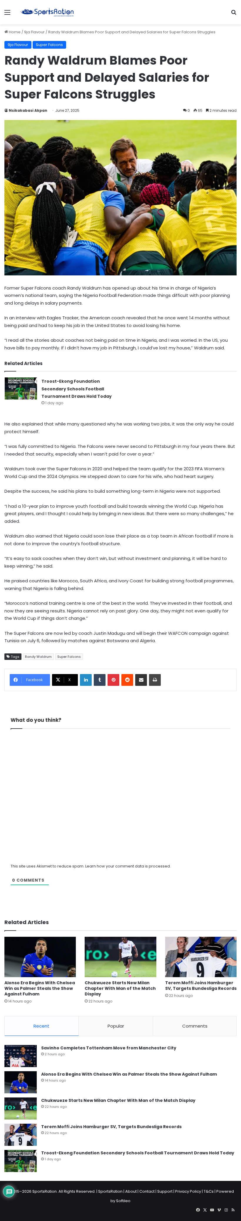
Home (14, 32)
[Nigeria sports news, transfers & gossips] (47, 12)
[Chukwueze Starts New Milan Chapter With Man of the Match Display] (120, 957)
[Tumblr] (100, 680)
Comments (194, 1026)
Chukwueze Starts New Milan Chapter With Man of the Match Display (120, 988)
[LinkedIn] (86, 680)
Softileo (123, 1201)
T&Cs (209, 1191)
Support (165, 1191)
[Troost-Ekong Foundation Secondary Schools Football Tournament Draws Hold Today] (21, 388)
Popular (116, 1026)
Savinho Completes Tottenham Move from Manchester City (108, 1048)
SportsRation (110, 1191)
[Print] (155, 680)
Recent (41, 1026)
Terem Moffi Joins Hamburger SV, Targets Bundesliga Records (201, 985)
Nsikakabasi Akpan (28, 110)
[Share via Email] (141, 680)
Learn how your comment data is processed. (128, 866)
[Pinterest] (113, 680)
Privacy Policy (188, 1191)
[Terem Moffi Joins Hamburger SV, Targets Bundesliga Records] (201, 957)
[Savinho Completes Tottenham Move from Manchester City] (20, 1056)
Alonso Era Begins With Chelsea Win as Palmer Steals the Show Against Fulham (39, 988)
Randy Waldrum (38, 656)
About (131, 1191)
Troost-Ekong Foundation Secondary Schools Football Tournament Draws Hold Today (76, 388)
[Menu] (7, 14)
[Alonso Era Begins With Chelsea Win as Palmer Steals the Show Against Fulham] (40, 957)
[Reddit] (127, 680)
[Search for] (234, 14)
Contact (147, 1191)
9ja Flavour (34, 32)
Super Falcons (49, 44)
